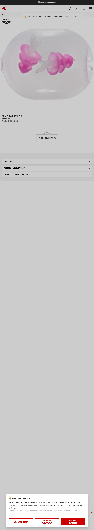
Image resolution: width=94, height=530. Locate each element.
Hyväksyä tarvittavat (47, 522)
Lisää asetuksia (21, 522)
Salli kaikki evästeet (73, 522)
